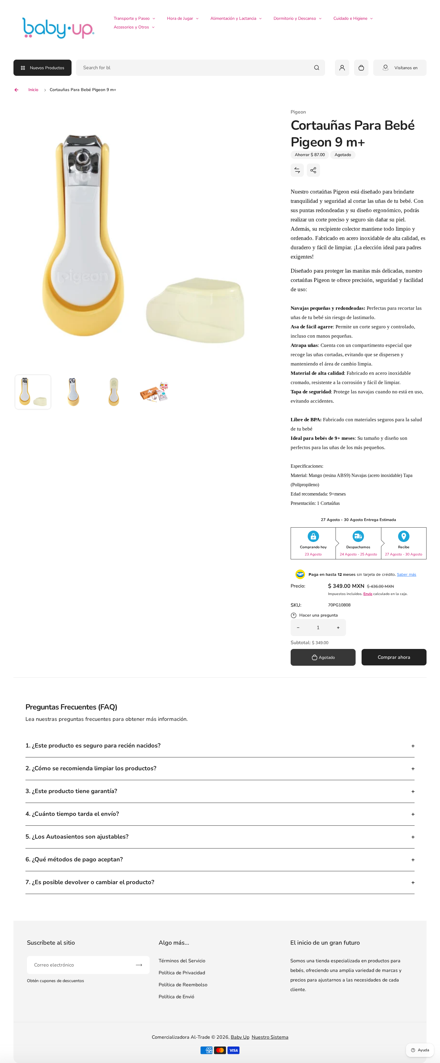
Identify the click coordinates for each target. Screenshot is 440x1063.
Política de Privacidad (182, 973)
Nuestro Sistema (270, 1037)
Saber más (406, 574)
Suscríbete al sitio (51, 943)
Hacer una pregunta (318, 615)
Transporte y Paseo (132, 18)
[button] (32, 392)
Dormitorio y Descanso (295, 18)
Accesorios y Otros (131, 27)
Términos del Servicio (182, 961)
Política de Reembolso (183, 985)
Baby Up (240, 1037)
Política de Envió (176, 996)
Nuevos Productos (47, 68)
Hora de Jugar (180, 18)
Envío (367, 593)
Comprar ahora (394, 657)
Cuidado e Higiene (350, 18)
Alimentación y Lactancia (233, 18)
